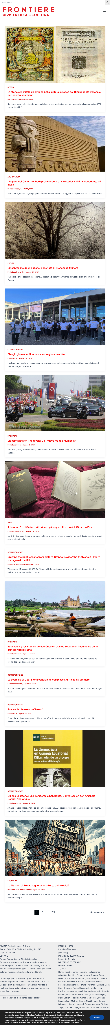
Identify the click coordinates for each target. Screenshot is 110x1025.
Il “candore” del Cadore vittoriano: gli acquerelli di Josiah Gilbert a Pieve (51, 527)
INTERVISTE (12, 436)
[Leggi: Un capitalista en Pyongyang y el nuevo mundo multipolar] (55, 403)
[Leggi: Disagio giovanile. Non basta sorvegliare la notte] (55, 316)
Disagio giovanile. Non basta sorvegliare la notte (36, 354)
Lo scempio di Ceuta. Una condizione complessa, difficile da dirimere (49, 679)
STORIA (11, 87)
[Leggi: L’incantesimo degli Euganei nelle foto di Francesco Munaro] (55, 230)
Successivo (97, 912)
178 (53, 912)
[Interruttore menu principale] (104, 11)
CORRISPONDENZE (15, 350)
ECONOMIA (12, 881)
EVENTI (11, 263)
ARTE (10, 522)
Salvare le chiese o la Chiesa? (25, 709)
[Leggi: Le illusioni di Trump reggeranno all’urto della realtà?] (55, 848)
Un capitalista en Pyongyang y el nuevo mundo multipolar (42, 440)
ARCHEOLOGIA (14, 177)
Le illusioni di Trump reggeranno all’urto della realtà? (38, 885)
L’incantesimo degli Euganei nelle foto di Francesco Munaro (43, 267)
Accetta (97, 1017)
